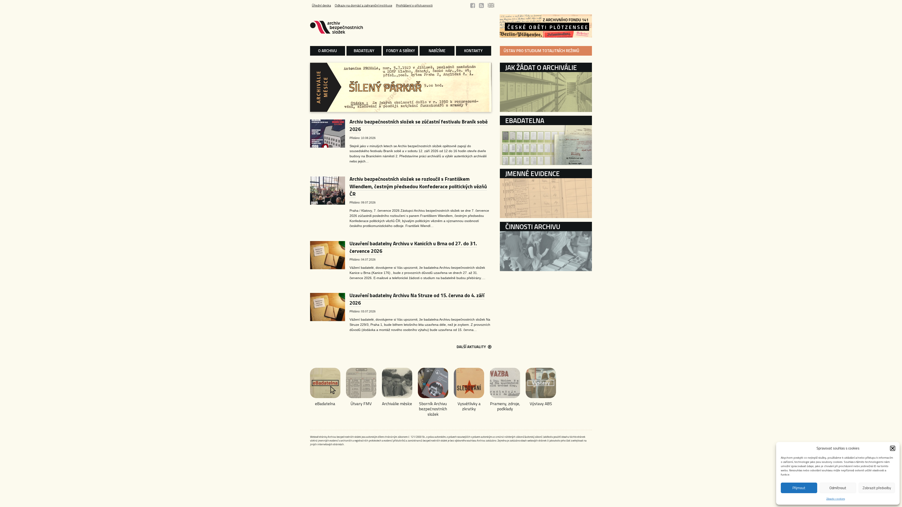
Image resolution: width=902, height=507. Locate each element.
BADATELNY (364, 51)
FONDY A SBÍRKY (400, 51)
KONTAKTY (473, 51)
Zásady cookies (835, 498)
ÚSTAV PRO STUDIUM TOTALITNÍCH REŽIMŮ (541, 51)
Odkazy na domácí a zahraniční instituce (363, 5)
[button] (892, 448)
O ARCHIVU (327, 51)
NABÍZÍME (437, 51)
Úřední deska (321, 5)
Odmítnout (837, 488)
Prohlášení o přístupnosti (414, 5)
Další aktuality (472, 347)
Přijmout (799, 488)
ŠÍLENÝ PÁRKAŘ (385, 87)
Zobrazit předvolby (877, 488)
